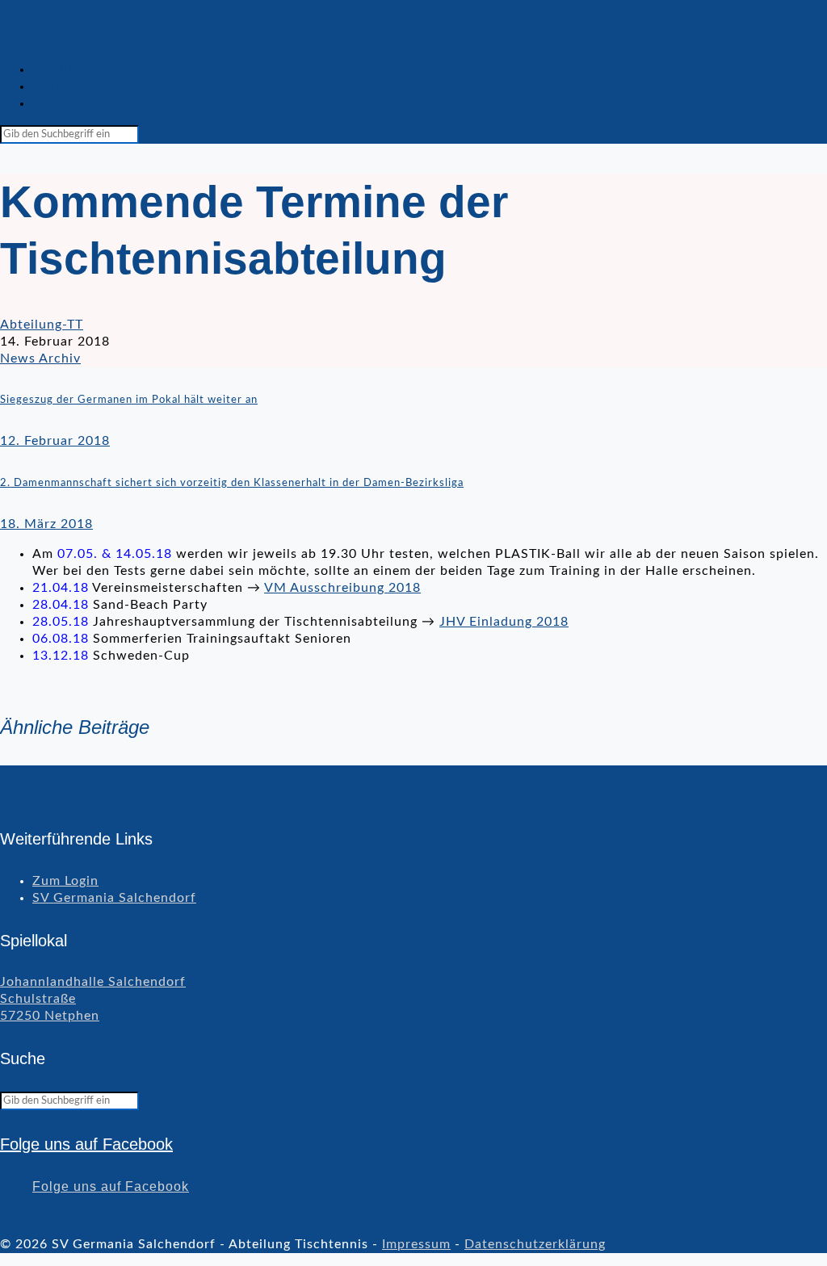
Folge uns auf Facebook (86, 1144)
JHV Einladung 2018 (504, 621)
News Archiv (40, 358)
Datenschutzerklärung (535, 1244)
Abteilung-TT (41, 324)
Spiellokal (63, 69)
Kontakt (57, 103)
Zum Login (65, 880)
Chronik (57, 86)
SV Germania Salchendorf (114, 897)
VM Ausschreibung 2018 (342, 587)
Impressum (416, 1244)
